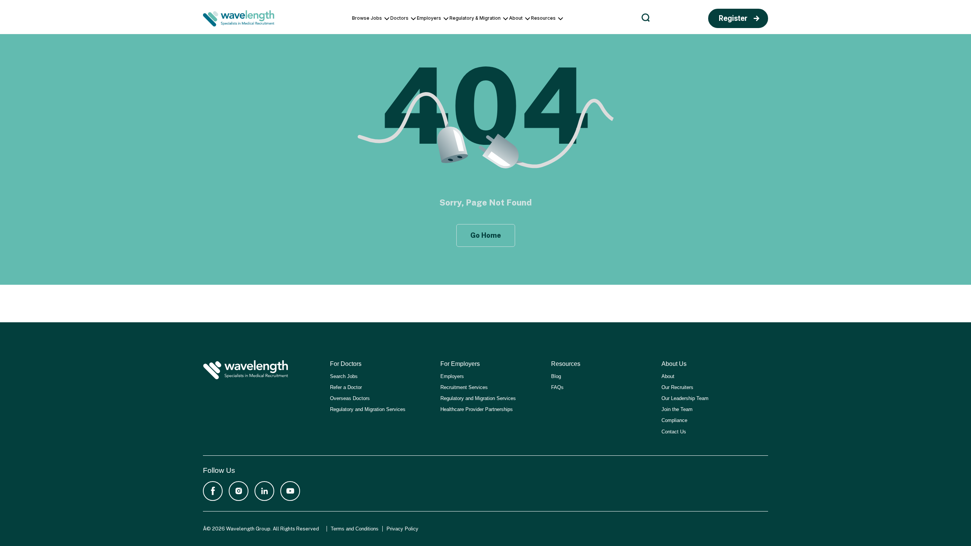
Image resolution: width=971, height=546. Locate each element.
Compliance (674, 420)
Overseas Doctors (350, 398)
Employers (452, 376)
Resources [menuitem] (543, 18)
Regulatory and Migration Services (367, 409)
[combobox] (778, 19)
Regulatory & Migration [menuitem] (475, 18)
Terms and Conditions (355, 529)
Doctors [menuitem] (399, 18)
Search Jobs (344, 376)
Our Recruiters (677, 387)
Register (733, 18)
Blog (556, 376)
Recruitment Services (464, 387)
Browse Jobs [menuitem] (367, 18)
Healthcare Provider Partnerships (476, 409)
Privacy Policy (402, 529)
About (667, 376)
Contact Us (673, 431)
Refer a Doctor (346, 387)
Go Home (485, 235)
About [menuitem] (516, 18)
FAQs (557, 387)
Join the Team (677, 409)
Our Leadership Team (685, 398)
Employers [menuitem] (429, 18)
